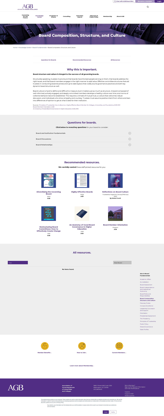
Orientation (143, 313)
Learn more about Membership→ (82, 366)
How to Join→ (82, 352)
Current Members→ (119, 352)
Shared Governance (146, 327)
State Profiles (144, 329)
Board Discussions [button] (43, 139)
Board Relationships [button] (44, 145)
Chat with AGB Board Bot (124, 1)
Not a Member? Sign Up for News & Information (135, 386)
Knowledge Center (25, 47)
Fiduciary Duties (145, 303)
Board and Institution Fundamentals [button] (50, 133)
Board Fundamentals (39, 47)
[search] (148, 7)
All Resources (115, 60)
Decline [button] (113, 412)
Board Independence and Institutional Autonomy (147, 289)
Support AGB (129, 394)
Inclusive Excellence (146, 306)
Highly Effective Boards (82, 192)
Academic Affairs (145, 279)
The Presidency (145, 318)
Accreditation (144, 282)
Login (159, 1)
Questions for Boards (48, 60)
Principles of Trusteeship (148, 321)
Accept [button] (105, 412)
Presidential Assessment (148, 316)
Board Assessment (146, 285)
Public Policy (144, 324)
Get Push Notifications (132, 388)
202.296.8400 (97, 389)
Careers (127, 392)
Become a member (145, 1)
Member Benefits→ (45, 352)
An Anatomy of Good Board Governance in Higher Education (82, 227)
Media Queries (129, 395)
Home (15, 47)
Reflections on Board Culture (115, 192)
